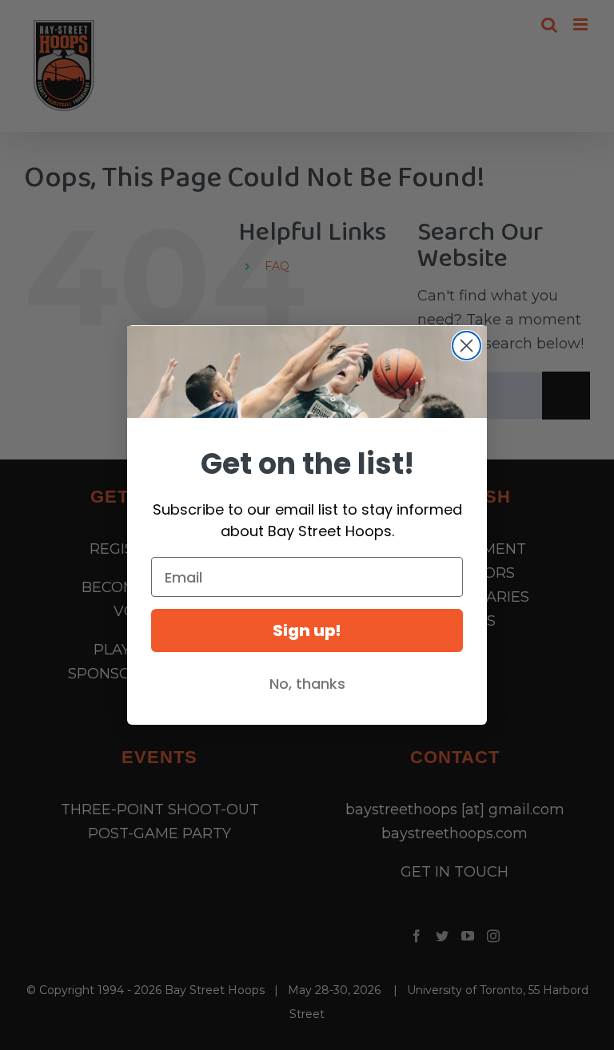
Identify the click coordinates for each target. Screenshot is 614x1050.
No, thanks (307, 684)
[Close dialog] (466, 346)
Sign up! (307, 630)
